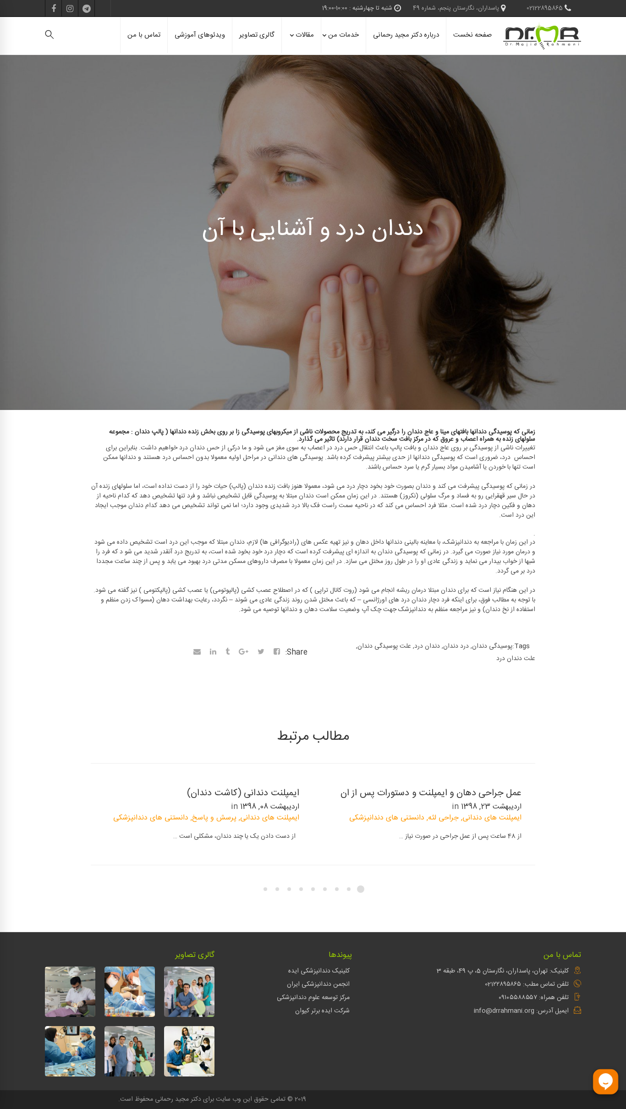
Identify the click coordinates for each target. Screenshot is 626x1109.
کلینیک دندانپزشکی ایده (319, 971)
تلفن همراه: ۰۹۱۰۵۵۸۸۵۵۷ (534, 997)
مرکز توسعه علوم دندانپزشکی (313, 997)
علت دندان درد (515, 658)
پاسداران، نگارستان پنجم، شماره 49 (457, 8)
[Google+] (243, 653)
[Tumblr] (227, 653)
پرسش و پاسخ (214, 818)
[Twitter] (261, 653)
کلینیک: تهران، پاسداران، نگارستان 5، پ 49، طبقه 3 (503, 971)
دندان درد (427, 646)
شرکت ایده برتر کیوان (322, 1010)
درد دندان (456, 646)
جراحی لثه (443, 818)
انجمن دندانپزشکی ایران (318, 984)
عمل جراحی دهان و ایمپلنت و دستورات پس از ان (431, 793)
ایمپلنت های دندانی (492, 818)
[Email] (197, 653)
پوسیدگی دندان (492, 646)
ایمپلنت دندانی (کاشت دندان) (243, 793)
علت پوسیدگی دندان (384, 646)
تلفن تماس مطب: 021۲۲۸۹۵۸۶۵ (527, 984)
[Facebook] (277, 653)
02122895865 (546, 8)
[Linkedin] (213, 653)
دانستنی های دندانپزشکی (386, 818)
